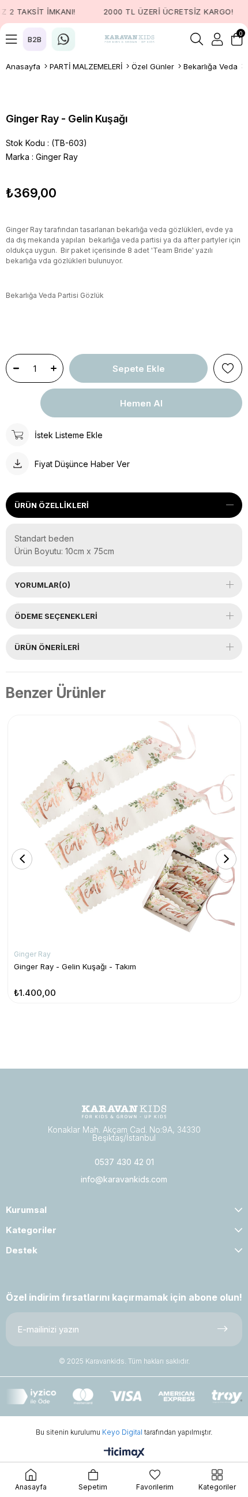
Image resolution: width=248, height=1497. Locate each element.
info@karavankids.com (124, 1179)
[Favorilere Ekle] (227, 368)
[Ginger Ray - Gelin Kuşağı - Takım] (124, 831)
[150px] (124, 1111)
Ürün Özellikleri (51, 505)
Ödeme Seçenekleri (55, 616)
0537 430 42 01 (124, 1162)
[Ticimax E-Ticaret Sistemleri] (124, 1453)
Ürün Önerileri (47, 647)
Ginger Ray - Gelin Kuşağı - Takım (75, 966)
